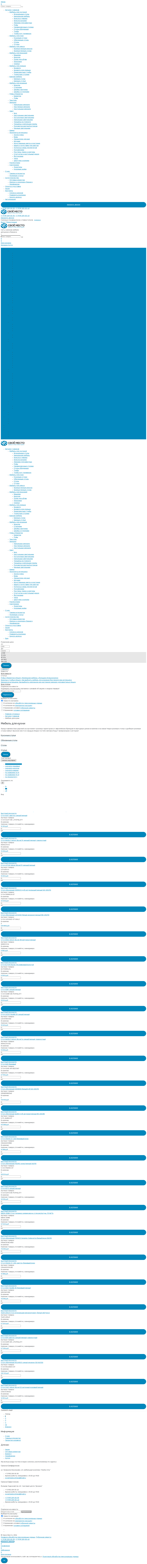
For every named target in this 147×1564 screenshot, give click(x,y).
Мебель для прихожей (18, 53)
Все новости (6, 673)
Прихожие (18, 61)
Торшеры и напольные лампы (25, 124)
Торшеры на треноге (22, 122)
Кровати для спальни (22, 70)
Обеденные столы (21, 40)
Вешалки (17, 55)
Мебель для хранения (18, 83)
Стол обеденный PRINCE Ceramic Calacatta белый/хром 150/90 (26, 1238)
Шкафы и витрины (21, 89)
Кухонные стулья (20, 38)
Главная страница (12, 714)
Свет (11, 111)
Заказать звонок (73, 204)
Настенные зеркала (22, 107)
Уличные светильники (22, 128)
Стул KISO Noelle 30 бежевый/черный (16, 1288)
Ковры (11, 130)
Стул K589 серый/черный (11, 989)
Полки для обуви (20, 59)
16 (5, 786)
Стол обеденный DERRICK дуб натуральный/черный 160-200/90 (26, 890)
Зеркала (12, 102)
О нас (7, 171)
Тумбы (16, 31)
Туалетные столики (21, 74)
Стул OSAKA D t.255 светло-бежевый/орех (18, 1263)
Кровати (17, 68)
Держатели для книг (22, 139)
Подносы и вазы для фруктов (25, 147)
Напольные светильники (23, 119)
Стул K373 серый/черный (11, 1188)
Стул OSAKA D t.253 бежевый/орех (15, 1138)
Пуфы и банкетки (16, 94)
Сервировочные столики (24, 27)
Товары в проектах (17, 173)
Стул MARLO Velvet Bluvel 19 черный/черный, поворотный (23, 840)
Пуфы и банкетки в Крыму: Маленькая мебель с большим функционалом (29, 678)
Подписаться (7, 695)
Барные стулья (20, 81)
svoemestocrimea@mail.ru (15, 1478)
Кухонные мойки (20, 169)
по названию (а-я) (12, 772)
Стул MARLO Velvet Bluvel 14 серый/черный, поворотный (23, 1039)
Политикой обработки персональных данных (60, 1556)
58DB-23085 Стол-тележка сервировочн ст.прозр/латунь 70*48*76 (27, 1213)
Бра (15, 113)
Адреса (37, 220)
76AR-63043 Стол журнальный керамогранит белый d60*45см (25, 1313)
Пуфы (16, 25)
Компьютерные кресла (23, 48)
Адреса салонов (16, 193)
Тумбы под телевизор (22, 33)
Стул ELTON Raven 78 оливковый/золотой (17, 964)
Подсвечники (19, 150)
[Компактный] (82, 811)
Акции (7, 188)
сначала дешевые (12, 766)
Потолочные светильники (24, 117)
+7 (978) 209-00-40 (22, 208)
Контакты (9, 190)
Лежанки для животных (23, 23)
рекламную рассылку (23, 705)
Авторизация (10, 199)
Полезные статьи (16, 175)
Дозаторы (18, 167)
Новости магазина (10, 701)
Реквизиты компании (17, 195)
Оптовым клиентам (17, 180)
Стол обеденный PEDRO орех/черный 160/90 (18, 1163)
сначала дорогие (12, 768)
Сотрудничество (12, 178)
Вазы (16, 137)
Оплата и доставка (13, 186)
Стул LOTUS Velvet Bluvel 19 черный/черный (18, 865)
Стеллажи (18, 87)
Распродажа (14, 162)
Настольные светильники (24, 115)
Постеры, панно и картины (24, 152)
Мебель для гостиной (18, 12)
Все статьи (5, 684)
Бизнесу (8, 1454)
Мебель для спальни (17, 66)
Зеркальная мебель (22, 16)
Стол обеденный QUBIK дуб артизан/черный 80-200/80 (23, 1114)
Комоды (17, 85)
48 (6, 791)
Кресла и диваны (20, 18)
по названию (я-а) (12, 774)
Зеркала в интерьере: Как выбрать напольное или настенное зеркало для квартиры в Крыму (38, 682)
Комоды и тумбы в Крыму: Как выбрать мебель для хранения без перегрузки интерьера (36, 680)
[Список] (50, 811)
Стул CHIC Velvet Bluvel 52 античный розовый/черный (22, 1387)
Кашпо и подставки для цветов (26, 145)
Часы (16, 158)
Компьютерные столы (22, 51)
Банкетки (17, 96)
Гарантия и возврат (13, 1440)
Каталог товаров (12, 10)
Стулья (16, 44)
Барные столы (19, 79)
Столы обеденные (21, 29)
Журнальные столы (21, 14)
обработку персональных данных (28, 703)
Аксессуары (19, 135)
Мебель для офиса (17, 46)
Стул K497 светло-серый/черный (14, 815)
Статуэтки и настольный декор (26, 154)
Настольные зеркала (22, 109)
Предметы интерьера (18, 132)
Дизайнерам (14, 184)
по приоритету (11, 777)
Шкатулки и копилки (21, 160)
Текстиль (13, 100)
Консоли (17, 57)
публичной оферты (27, 708)
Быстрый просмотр (9, 813)
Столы (16, 42)
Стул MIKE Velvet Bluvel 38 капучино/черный (18, 940)
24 (6, 788)
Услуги (7, 1458)
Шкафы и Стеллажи (21, 91)
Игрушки (17, 141)
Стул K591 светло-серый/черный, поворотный (19, 1337)
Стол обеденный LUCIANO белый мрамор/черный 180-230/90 (25, 915)
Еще (6, 438)
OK (4, 1560)
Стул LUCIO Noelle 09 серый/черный (15, 1014)
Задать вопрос (15, 197)
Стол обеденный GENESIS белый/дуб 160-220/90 (20, 1089)
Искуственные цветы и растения (27, 143)
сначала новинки (12, 770)
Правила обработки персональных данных (18, 1537)
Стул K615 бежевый (8, 1064)
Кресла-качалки (20, 20)
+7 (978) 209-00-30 (8, 208)
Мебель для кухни (16, 35)
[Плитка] (17, 811)
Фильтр (5, 754)
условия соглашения (21, 710)
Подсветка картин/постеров (25, 126)
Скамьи (17, 63)
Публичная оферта (43, 1537)
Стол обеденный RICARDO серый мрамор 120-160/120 (22, 1362)
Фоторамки (18, 156)
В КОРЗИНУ (73, 834)
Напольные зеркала (22, 104)
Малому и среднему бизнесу (21, 182)
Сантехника (14, 165)
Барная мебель (15, 76)
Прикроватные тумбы (22, 72)
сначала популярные (13, 764)
